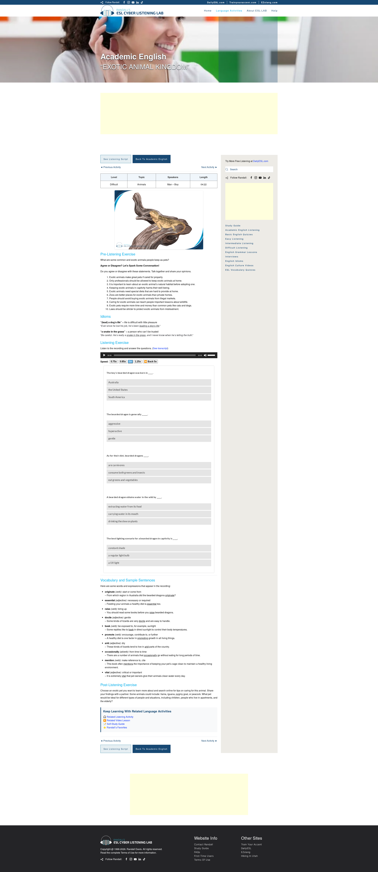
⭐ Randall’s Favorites (115, 727)
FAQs (197, 852)
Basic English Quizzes (239, 234)
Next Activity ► (209, 167)
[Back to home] (131, 11)
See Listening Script (116, 159)
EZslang (245, 852)
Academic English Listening (242, 230)
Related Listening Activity (120, 716)
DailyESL (246, 848)
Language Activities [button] (229, 10)
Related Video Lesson (118, 720)
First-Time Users (204, 855)
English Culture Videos (239, 265)
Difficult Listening (236, 247)
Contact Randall (203, 844)
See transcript (160, 348)
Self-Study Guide (116, 724)
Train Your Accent (251, 844)
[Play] (104, 355)
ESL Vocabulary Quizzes (240, 270)
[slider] (212, 355)
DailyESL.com (216, 2)
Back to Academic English (151, 159)
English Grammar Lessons (241, 252)
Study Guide (233, 225)
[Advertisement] (189, 113)
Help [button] (274, 10)
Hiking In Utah (249, 855)
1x (130, 361)
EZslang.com (269, 2)
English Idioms (234, 261)
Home (208, 10)
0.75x (114, 361)
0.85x (123, 361)
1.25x (138, 361)
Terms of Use (128, 852)
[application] (158, 355)
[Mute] (205, 355)
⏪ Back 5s (150, 361)
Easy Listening (234, 239)
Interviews (231, 256)
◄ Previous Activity (110, 167)
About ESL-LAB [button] (257, 10)
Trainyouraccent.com (242, 2)
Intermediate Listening (239, 243)
